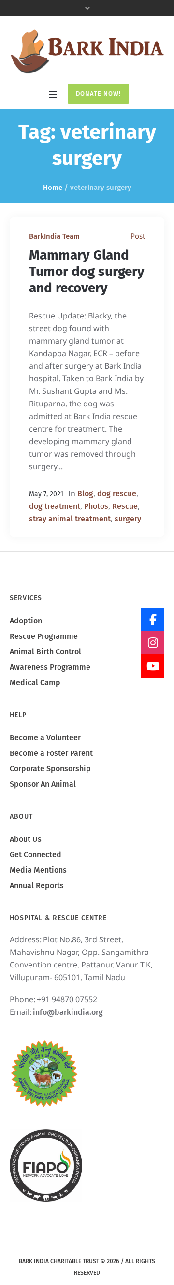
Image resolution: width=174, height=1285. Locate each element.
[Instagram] (152, 642)
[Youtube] (152, 666)
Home (52, 187)
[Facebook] (152, 619)
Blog (85, 493)
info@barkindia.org (68, 1012)
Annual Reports (37, 885)
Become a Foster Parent (51, 753)
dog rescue (116, 493)
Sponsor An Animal (43, 784)
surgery (128, 518)
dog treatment (54, 506)
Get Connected (35, 854)
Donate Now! (98, 93)
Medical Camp (35, 682)
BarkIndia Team (54, 236)
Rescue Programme (44, 636)
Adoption (26, 620)
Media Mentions (38, 870)
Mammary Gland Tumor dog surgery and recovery (87, 271)
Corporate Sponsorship (50, 768)
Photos (96, 506)
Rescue (125, 506)
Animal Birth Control (45, 651)
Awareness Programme (50, 667)
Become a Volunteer (45, 737)
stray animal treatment (70, 518)
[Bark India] (87, 51)
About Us (26, 839)
